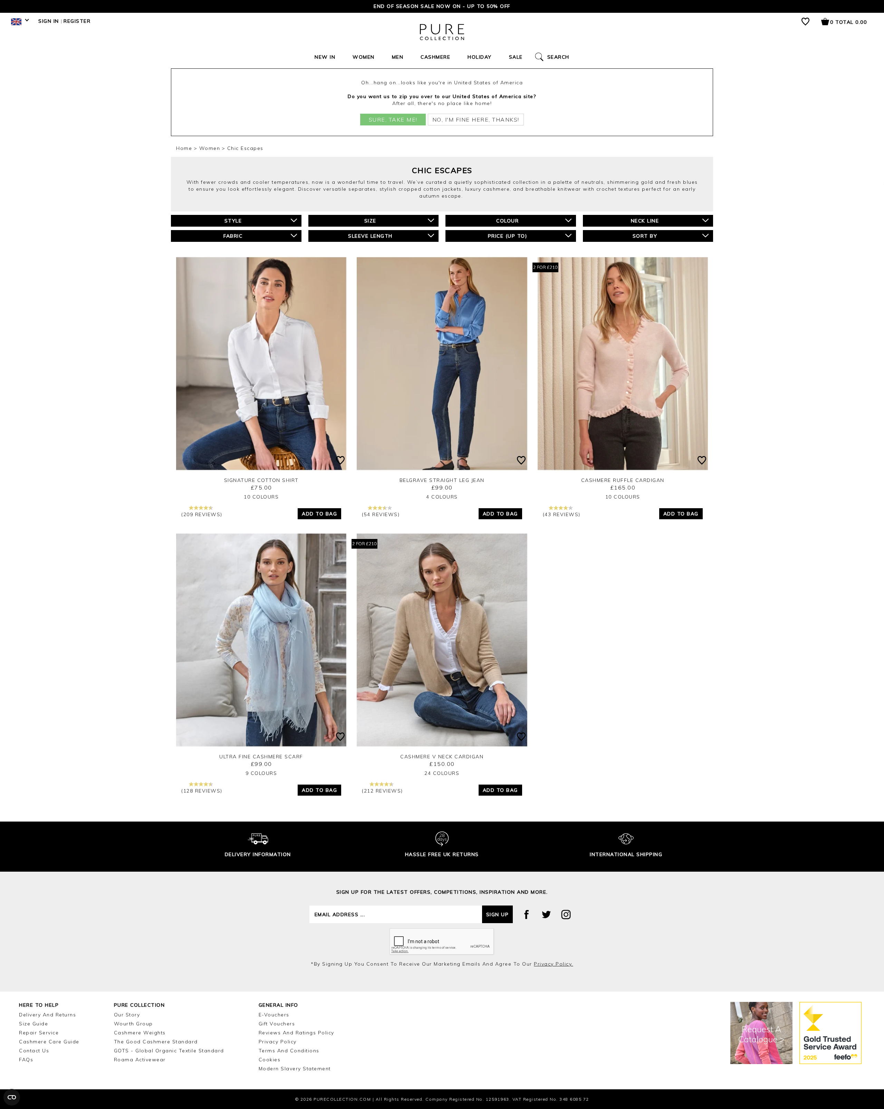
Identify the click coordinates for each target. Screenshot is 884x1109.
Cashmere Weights (140, 1033)
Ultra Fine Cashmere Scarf (261, 756)
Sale (516, 57)
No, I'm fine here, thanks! (475, 119)
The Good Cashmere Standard (156, 1042)
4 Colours (442, 497)
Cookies (270, 1059)
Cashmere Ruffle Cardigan (622, 480)
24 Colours (441, 773)
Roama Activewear (140, 1059)
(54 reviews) (381, 514)
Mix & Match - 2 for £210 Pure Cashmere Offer (442, 6)
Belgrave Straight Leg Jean (442, 480)
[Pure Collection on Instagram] (566, 914)
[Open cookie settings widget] (11, 1097)
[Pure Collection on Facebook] (526, 914)
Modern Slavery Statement (295, 1068)
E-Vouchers (274, 1015)
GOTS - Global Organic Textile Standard (169, 1051)
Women (364, 57)
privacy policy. (553, 964)
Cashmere (435, 57)
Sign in (48, 21)
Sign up (497, 914)
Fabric (232, 236)
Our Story (127, 1015)
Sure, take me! (393, 119)
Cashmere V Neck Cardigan (441, 756)
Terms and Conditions (289, 1051)
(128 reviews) (201, 791)
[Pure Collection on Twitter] (546, 914)
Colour (507, 221)
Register (77, 21)
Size (370, 221)
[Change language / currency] (19, 23)
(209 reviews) (201, 514)
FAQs (26, 1059)
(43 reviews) (561, 514)
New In (325, 57)
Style (233, 221)
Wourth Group (133, 1024)
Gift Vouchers (277, 1024)
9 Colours (261, 773)
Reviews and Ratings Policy (296, 1033)
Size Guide (33, 1024)
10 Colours (261, 497)
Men (398, 57)
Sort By (645, 236)
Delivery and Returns (47, 1015)
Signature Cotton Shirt (261, 480)
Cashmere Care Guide (49, 1042)
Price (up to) (508, 236)
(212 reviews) (382, 791)
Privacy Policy (278, 1042)
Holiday (480, 57)
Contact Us (34, 1051)
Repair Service (39, 1033)
